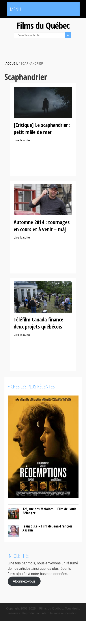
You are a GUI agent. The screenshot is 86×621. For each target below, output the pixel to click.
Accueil (12, 63)
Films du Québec (43, 25)
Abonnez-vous (24, 581)
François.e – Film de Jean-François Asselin (47, 528)
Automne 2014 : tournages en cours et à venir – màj (42, 225)
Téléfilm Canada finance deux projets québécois (38, 323)
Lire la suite (22, 140)
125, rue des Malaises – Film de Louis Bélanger (49, 510)
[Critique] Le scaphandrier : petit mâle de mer (42, 128)
